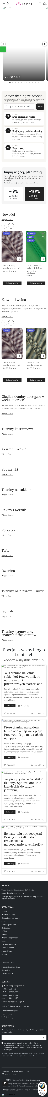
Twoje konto (8, 962)
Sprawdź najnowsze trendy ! (13, 893)
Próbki (4, 934)
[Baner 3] (15, 82)
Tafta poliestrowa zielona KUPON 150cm (34, 266)
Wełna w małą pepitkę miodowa (34, 363)
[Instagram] (4, 1016)
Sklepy (4, 954)
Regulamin (6, 928)
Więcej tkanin (7, 219)
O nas (4, 921)
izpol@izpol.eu (13, 1010)
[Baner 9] (32, 82)
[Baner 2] (13, 82)
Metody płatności (9, 924)
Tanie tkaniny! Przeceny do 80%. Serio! (18, 890)
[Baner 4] (18, 82)
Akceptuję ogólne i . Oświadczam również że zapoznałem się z (23, 1046)
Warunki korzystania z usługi (29, 1086)
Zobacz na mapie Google (12, 1002)
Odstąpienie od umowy (11, 918)
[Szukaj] (8, 3)
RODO (4, 931)
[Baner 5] (21, 82)
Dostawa (5, 911)
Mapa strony (7, 951)
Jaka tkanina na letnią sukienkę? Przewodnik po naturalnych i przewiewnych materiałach (23, 678)
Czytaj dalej (10, 706)
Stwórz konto (7, 973)
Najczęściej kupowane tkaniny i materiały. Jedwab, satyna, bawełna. (22, 897)
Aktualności (25, 706)
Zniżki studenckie (9, 944)
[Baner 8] (29, 82)
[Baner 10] (35, 82)
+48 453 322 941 (22, 1006)
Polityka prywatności (10, 1086)
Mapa (4, 941)
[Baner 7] (27, 82)
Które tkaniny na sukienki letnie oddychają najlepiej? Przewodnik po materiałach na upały (23, 732)
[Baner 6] (24, 82)
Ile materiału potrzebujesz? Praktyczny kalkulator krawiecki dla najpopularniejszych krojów (23, 839)
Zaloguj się (6, 970)
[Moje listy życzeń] (40, 4)
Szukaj (40, 106)
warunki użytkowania (24, 1043)
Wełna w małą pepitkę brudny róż (11, 266)
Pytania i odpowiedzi (10, 938)
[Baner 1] (10, 82)
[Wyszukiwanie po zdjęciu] (29, 106)
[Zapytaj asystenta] (5, 1083)
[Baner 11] (38, 82)
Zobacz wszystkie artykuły (24, 660)
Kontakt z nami (8, 947)
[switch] (42, 1093)
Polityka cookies (8, 915)
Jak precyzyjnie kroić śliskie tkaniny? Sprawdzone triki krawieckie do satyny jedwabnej (23, 784)
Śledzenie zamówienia (11, 967)
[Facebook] (10, 1016)
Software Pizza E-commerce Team (30, 1090)
